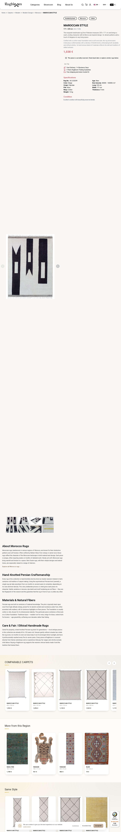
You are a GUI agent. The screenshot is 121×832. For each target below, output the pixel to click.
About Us (69, 5)
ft (114, 4)
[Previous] (109, 663)
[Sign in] (90, 5)
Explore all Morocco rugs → (11, 566)
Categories (35, 5)
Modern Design (28, 13)
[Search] (82, 5)
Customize (75, 825)
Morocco (38, 13)
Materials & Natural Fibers (18, 600)
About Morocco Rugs (15, 546)
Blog (59, 5)
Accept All (98, 825)
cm (112, 4)
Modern (17, 13)
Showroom (48, 5)
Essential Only (86, 825)
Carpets (10, 13)
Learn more (27, 827)
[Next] (114, 663)
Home (3, 13)
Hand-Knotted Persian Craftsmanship (26, 574)
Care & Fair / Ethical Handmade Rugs (25, 625)
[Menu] (118, 812)
